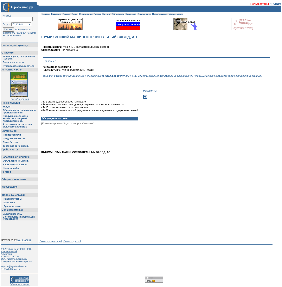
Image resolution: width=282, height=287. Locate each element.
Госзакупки (130, 14)
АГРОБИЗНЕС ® (11, 69)
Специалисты (144, 14)
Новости (106, 14)
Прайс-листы (9, 149)
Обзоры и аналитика (13, 179)
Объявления (117, 14)
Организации (9, 131)
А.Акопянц (6, 254)
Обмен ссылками (20, 284)
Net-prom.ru (24, 240)
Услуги (7, 106)
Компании (9, 202)
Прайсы (66, 14)
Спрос (74, 14)
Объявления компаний (16, 161)
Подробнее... (50, 61)
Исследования (175, 14)
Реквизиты (149, 90)
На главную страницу (14, 45)
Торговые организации (16, 146)
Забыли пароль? (12, 214)
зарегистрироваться (248, 75)
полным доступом (117, 75)
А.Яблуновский (9, 251)
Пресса (97, 14)
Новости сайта (11, 168)
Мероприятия (86, 14)
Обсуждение (9, 186)
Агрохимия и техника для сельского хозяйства (17, 125)
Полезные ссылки (13, 195)
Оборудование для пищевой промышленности (19, 111)
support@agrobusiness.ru (14, 266)
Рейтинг (6, 171)
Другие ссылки (12, 206)
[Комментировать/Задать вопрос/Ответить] (67, 123)
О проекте (7, 52)
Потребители (10, 142)
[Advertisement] (186, 144)
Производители (12, 134)
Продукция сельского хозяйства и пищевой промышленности (15, 118)
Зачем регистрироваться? (19, 216)
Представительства (14, 138)
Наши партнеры (12, 199)
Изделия (45, 14)
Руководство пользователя (18, 66)
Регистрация (10, 219)
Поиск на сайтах (160, 14)
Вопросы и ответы (13, 62)
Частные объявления (15, 164)
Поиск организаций (50, 241)
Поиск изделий (10, 102)
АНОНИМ (275, 3)
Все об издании (20, 99)
